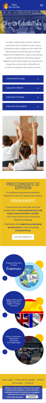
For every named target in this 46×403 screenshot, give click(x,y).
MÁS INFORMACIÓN (23, 237)
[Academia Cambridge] (23, 346)
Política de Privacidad (25, 380)
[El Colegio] (23, 309)
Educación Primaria (15, 97)
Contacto (29, 383)
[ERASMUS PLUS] (23, 272)
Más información (17, 397)
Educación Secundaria (16, 106)
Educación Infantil (14, 88)
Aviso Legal (7, 380)
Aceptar (32, 397)
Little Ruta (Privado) (15, 78)
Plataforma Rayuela (23, 220)
